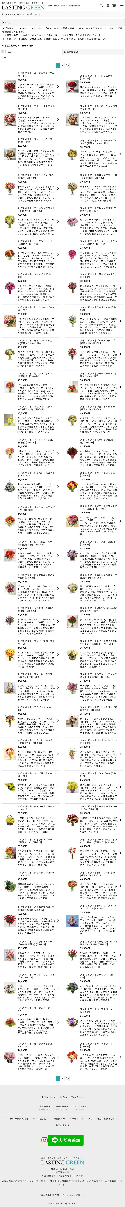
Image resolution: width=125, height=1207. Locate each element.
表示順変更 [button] (72, 52)
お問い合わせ (62, 1125)
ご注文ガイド (76, 1119)
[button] (121, 6)
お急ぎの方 (59, 1119)
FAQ (90, 1119)
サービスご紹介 (41, 1119)
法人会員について (106, 1119)
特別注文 (19, 1119)
